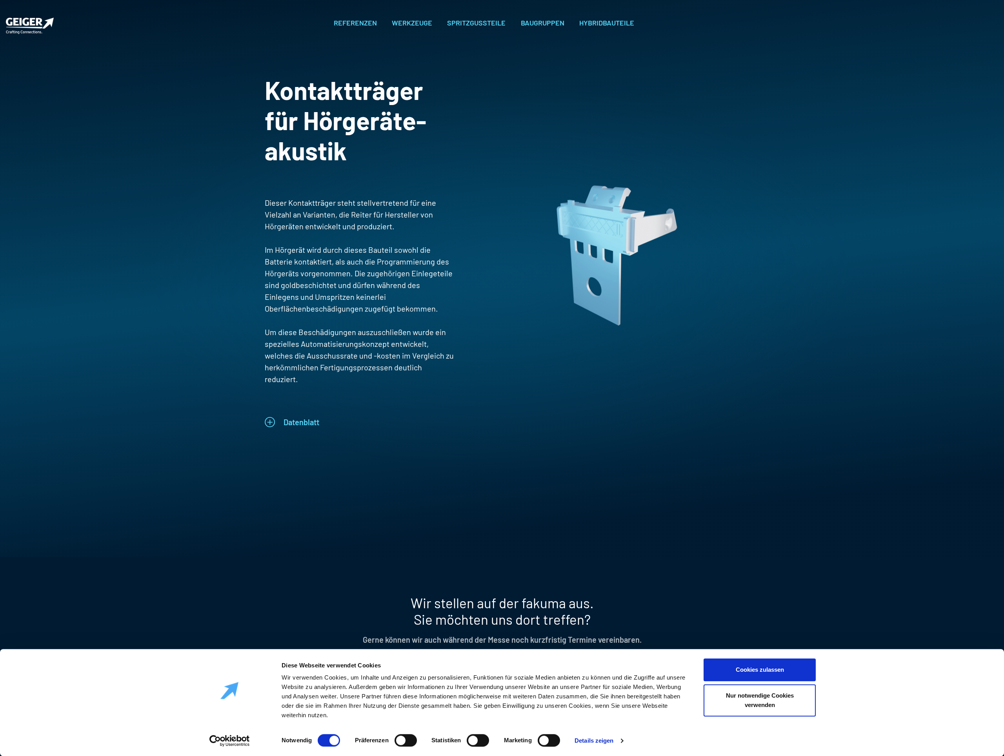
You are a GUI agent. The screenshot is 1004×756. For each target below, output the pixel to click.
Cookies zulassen (760, 669)
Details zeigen (594, 740)
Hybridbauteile (606, 22)
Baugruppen (542, 22)
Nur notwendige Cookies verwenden (760, 700)
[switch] (406, 739)
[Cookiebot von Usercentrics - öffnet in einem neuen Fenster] (229, 741)
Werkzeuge (412, 22)
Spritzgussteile (476, 22)
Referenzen (355, 22)
